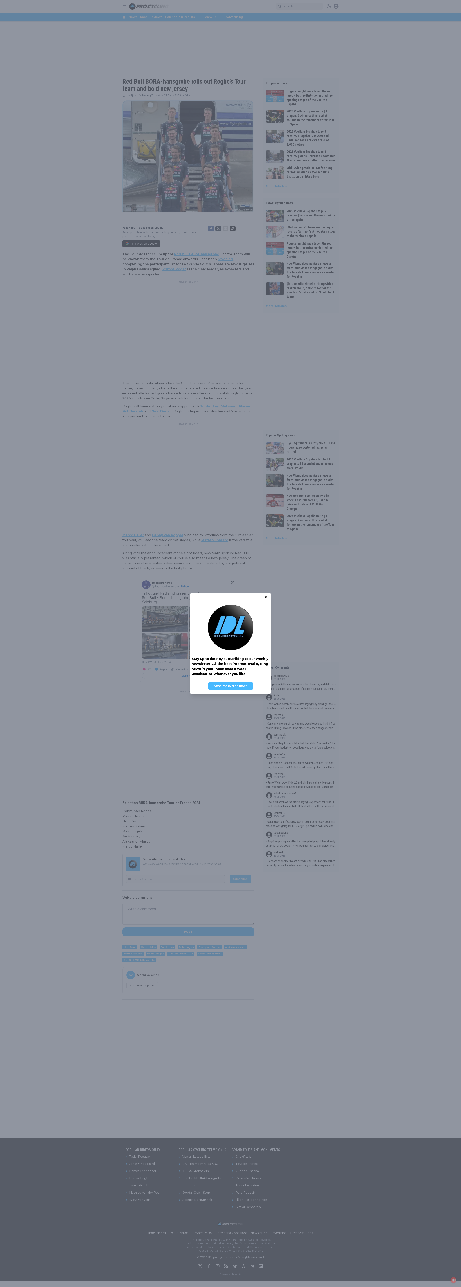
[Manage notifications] (453, 1280)
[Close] (266, 597)
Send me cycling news (230, 686)
